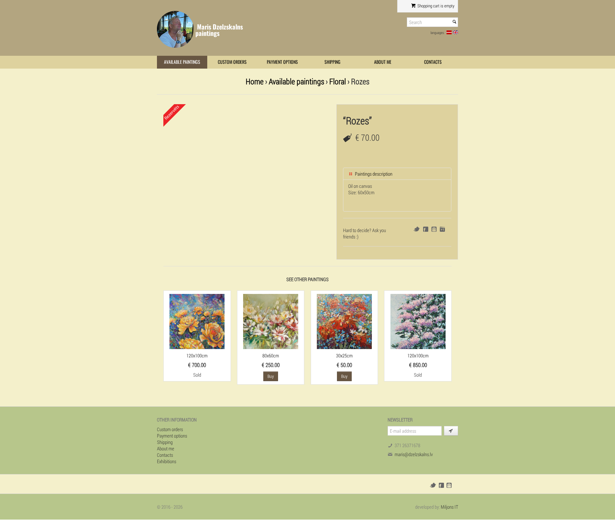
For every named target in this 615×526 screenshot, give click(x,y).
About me (382, 62)
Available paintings (182, 62)
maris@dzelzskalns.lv (414, 454)
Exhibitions (166, 461)
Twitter (416, 229)
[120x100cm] (197, 321)
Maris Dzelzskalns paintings (219, 30)
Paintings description (373, 174)
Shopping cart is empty (435, 6)
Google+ (442, 229)
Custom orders (232, 62)
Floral (337, 81)
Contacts (433, 62)
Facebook (425, 229)
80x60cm (270, 355)
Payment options (282, 62)
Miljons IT (449, 507)
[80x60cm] (270, 321)
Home (255, 81)
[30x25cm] (344, 321)
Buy (270, 376)
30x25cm (344, 355)
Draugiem (434, 229)
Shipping (332, 62)
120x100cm (197, 355)
